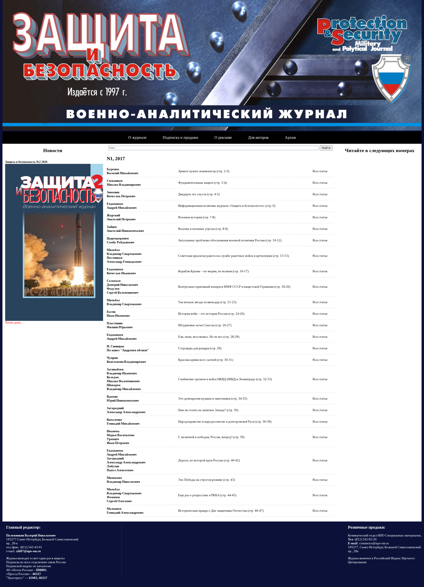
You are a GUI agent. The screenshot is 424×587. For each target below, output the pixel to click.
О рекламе (223, 137)
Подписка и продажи (180, 137)
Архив (290, 137)
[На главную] (212, 65)
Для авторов (258, 137)
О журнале (137, 137)
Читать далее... (14, 322)
